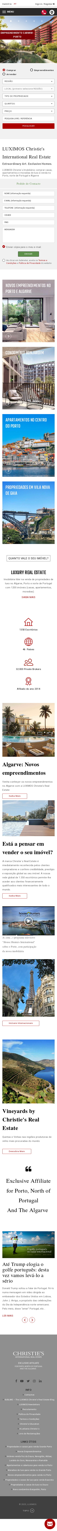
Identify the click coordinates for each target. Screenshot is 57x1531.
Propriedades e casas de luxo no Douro (29, 1486)
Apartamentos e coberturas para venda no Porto (29, 1467)
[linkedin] (40, 1382)
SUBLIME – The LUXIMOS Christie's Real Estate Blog (29, 1401)
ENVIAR (28, 254)
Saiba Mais (15, 796)
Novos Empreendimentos (29, 1453)
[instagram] (34, 1382)
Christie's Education (29, 1425)
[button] (25, 1321)
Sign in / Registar (44, 4)
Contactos (30, 1396)
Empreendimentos (44, 70)
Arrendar (11, 74)
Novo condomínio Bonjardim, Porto (29, 1491)
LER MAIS (7, 1315)
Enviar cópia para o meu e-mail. (23, 247)
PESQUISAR (28, 126)
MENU (9, 12)
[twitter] (28, 1382)
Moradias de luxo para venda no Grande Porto (29, 1472)
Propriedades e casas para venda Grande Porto (29, 1448)
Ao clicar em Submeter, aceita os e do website (28, 261)
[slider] (25, 935)
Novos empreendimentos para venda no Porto (29, 1476)
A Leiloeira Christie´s (29, 1430)
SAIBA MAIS (28, 597)
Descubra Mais (17, 1151)
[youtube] (22, 1382)
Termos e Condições (29, 1420)
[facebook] (16, 1382)
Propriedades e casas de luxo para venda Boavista (29, 1481)
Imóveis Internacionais (21, 1023)
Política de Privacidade (30, 263)
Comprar (11, 70)
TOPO (26, 1512)
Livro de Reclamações (29, 1435)
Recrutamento (29, 1411)
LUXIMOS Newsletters (29, 1406)
